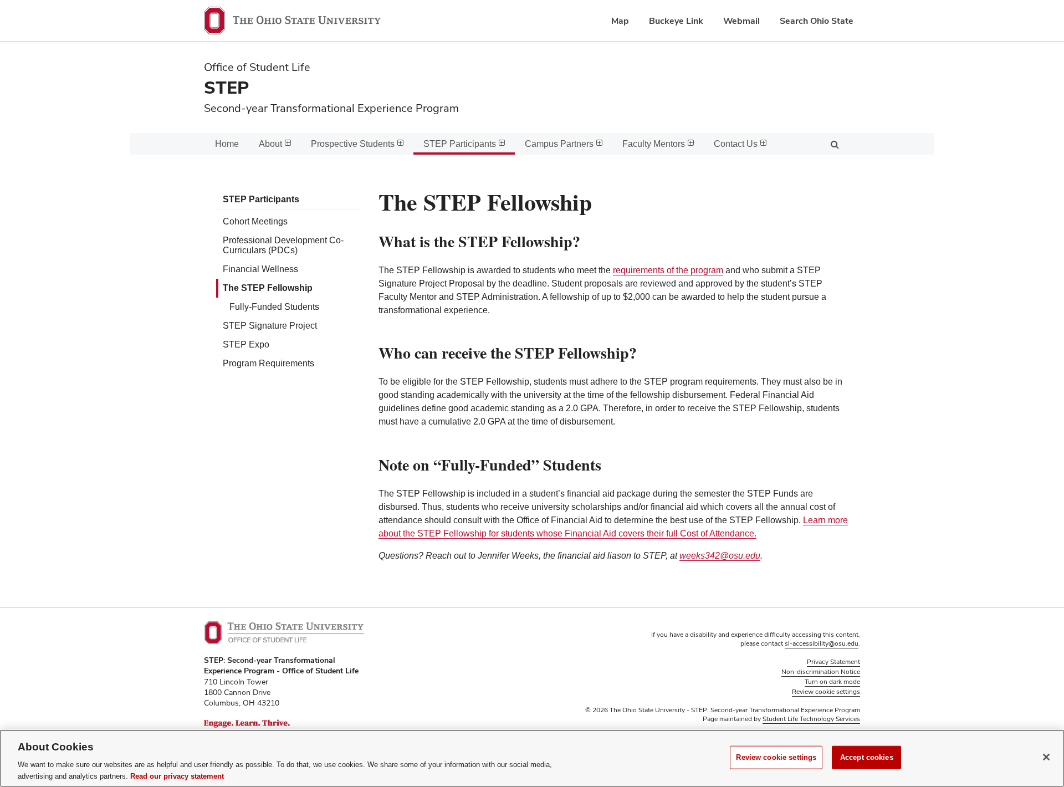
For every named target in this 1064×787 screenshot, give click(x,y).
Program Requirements (268, 363)
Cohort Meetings (255, 221)
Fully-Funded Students (274, 306)
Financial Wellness (260, 269)
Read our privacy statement (177, 775)
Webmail (741, 21)
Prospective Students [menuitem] (353, 144)
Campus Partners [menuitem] (559, 144)
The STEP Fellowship (268, 288)
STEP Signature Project (270, 325)
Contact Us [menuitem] (736, 144)
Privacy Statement (833, 661)
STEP (226, 87)
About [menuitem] (270, 144)
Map (620, 21)
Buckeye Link (676, 21)
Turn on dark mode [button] (832, 681)
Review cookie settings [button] (826, 691)
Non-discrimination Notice (820, 671)
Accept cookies (866, 757)
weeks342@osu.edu (719, 555)
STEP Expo (246, 344)
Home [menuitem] (227, 144)
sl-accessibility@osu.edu (821, 643)
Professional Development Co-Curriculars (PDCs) (283, 245)
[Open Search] (834, 144)
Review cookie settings (776, 757)
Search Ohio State (816, 21)
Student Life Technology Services (811, 718)
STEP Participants (261, 199)
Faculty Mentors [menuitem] (653, 144)
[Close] (1046, 757)
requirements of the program (668, 270)
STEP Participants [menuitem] (459, 144)
